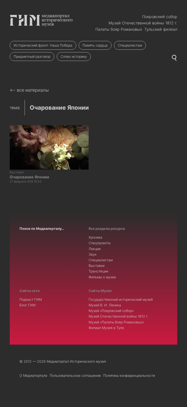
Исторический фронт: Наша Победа (43, 45)
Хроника (95, 237)
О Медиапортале (33, 375)
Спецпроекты (100, 243)
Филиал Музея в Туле (106, 328)
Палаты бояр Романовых (118, 29)
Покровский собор (159, 17)
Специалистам (130, 45)
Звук (92, 254)
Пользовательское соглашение (75, 375)
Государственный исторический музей (121, 299)
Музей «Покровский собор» (111, 311)
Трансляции (98, 271)
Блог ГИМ (27, 305)
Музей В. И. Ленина (105, 305)
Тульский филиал (160, 29)
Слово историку (74, 56)
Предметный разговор (32, 56)
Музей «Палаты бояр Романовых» (116, 322)
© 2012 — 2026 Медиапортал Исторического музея (62, 361)
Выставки (96, 265)
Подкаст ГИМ (30, 299)
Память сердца (95, 45)
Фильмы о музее (102, 277)
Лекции (95, 249)
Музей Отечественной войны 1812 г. (143, 23)
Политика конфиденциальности (129, 375)
